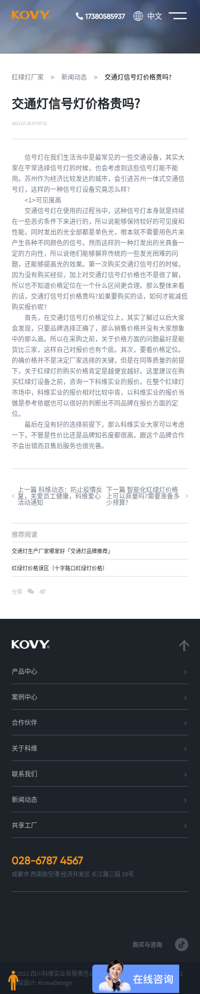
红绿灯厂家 (28, 77)
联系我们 (24, 774)
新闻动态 (74, 77)
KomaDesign (55, 982)
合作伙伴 (24, 722)
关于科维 (24, 748)
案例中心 (24, 697)
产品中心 (24, 671)
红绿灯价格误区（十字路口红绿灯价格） (60, 568)
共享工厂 (24, 825)
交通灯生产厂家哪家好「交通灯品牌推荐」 (62, 551)
